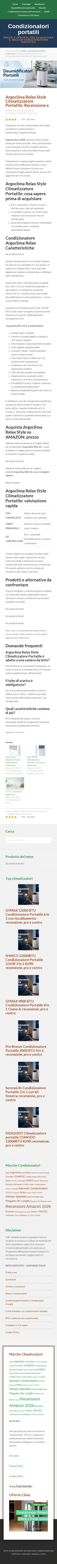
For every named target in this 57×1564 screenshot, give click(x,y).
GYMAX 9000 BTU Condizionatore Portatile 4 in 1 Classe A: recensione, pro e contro (27, 1007)
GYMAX (25, 1185)
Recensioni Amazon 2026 (28, 1206)
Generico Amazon (14, 1184)
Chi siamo (14, 1456)
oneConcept (33, 1197)
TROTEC (43, 1211)
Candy (46, 1173)
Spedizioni (11, 1279)
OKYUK (39, 1193)
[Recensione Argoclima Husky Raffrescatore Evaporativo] (15, 750)
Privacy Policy (16, 1466)
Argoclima (26, 814)
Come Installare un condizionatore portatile (27, 1311)
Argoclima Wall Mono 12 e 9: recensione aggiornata (15, 791)
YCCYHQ (30, 1215)
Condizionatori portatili (28, 29)
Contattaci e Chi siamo (17, 1325)
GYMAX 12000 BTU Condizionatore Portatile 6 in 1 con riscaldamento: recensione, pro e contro (27, 916)
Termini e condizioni (15, 1286)
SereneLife (26, 1212)
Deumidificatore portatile (33, 811)
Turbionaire (10, 1215)
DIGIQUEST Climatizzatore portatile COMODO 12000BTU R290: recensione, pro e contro (28, 1139)
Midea (23, 1192)
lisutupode (16, 1193)
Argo (7, 1173)
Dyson (36, 1181)
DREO (29, 1180)
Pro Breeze (42, 1201)
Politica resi (11, 1272)
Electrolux (44, 1181)
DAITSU (14, 1181)
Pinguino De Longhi (17, 1200)
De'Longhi (21, 1181)
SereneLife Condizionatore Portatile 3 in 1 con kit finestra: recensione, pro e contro (26, 1094)
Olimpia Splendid (16, 1196)
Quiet (49, 1201)
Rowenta (10, 1211)
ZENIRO (37, 1215)
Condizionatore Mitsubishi (35, 1177)
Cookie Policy (12, 1332)
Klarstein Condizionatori (33, 1188)
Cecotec (10, 1176)
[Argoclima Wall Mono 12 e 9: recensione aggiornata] (15, 782)
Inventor (15, 1189)
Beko (28, 1172)
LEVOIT (9, 1193)
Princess (33, 1201)
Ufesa (17, 1215)
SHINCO (34, 1212)
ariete (23, 1173)
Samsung (19, 1212)
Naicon (29, 1193)
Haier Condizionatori (38, 1185)
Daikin (8, 1181)
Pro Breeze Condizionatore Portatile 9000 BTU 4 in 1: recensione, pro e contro (26, 1050)
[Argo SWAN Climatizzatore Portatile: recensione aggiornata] (36, 750)
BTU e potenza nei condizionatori (22, 1318)
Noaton (34, 1193)
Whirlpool (23, 1215)
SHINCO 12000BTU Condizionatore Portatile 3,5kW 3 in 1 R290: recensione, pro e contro (24, 962)
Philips (41, 1197)
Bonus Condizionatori (16, 1293)
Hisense (8, 1189)
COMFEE (19, 1176)
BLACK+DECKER (38, 1173)
